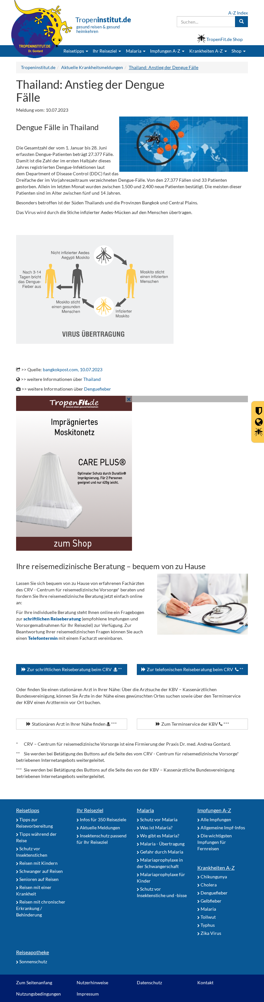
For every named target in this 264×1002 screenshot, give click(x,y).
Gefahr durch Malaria (161, 851)
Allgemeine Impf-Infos (222, 827)
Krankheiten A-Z (216, 867)
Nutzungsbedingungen (38, 994)
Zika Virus (210, 933)
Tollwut (208, 917)
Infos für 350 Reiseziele (102, 819)
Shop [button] (236, 51)
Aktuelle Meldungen (99, 827)
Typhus (207, 925)
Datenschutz (149, 982)
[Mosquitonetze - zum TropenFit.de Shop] (132, 473)
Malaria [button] (134, 51)
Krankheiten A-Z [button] (206, 51)
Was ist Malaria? (156, 827)
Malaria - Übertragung (161, 843)
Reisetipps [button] (74, 51)
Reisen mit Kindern (38, 863)
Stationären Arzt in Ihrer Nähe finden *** (74, 724)
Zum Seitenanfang (34, 982)
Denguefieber (97, 389)
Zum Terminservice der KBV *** (194, 724)
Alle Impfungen (215, 819)
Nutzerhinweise (92, 982)
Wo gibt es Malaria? (159, 835)
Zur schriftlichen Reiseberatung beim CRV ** (74, 669)
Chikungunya (213, 876)
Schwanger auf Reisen (40, 871)
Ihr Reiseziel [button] (105, 51)
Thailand (92, 379)
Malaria (145, 810)
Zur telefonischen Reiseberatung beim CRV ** (194, 669)
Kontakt (205, 982)
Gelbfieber (211, 901)
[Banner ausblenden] (129, 399)
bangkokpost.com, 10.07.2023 (72, 369)
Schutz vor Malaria (158, 819)
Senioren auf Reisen (38, 879)
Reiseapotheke (32, 952)
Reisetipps (27, 810)
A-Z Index (238, 12)
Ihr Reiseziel (90, 810)
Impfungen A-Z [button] (165, 51)
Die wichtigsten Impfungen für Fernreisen (214, 842)
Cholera (208, 884)
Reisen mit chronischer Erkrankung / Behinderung (40, 908)
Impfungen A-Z (214, 810)
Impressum (88, 994)
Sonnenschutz (32, 961)
